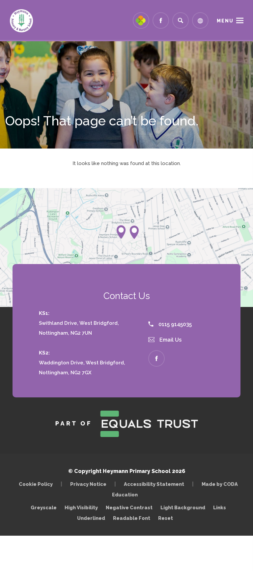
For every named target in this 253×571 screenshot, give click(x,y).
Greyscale (44, 507)
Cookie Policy (36, 484)
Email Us (170, 340)
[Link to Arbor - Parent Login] (141, 20)
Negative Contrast (129, 507)
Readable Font (131, 518)
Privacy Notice (88, 484)
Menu (225, 20)
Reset (165, 518)
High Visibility (81, 507)
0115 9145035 (174, 324)
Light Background (182, 507)
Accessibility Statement (154, 484)
